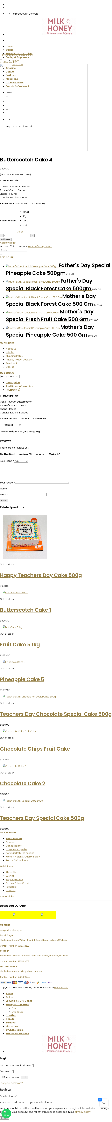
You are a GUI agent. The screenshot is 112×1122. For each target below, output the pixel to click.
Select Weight (8, 220)
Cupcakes (17, 1011)
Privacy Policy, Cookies (19, 359)
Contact (10, 367)
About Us (11, 348)
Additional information (19, 386)
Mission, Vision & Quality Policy (23, 856)
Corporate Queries (16, 849)
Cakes (9, 50)
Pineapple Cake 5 (22, 679)
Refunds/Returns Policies (20, 853)
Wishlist (10, 352)
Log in (24, 1077)
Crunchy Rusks (14, 1030)
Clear (20, 231)
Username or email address (16, 1065)
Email (4, 494)
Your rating (7, 461)
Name (4, 488)
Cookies (11, 1015)
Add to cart (5, 239)
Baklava (10, 1022)
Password (6, 1071)
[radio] (25, 212)
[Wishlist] (1, 59)
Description (13, 382)
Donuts (10, 1019)
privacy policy (83, 1112)
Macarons (12, 1026)
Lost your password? (11, 1083)
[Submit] (1, 254)
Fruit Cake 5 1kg (20, 644)
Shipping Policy (14, 356)
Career (10, 842)
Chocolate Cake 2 (22, 783)
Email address (9, 1096)
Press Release (14, 838)
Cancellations (14, 845)
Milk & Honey (61, 987)
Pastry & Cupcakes (17, 57)
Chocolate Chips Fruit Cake (35, 748)
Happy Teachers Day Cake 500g (41, 575)
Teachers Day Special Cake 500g (42, 818)
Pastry (15, 1008)
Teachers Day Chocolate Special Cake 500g (56, 714)
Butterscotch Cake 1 (25, 609)
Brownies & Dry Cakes (19, 1000)
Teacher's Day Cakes (21, 54)
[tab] (59, 382)
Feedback (11, 363)
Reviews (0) (13, 389)
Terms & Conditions (17, 860)
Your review (7, 482)
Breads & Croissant (17, 1033)
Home (9, 46)
